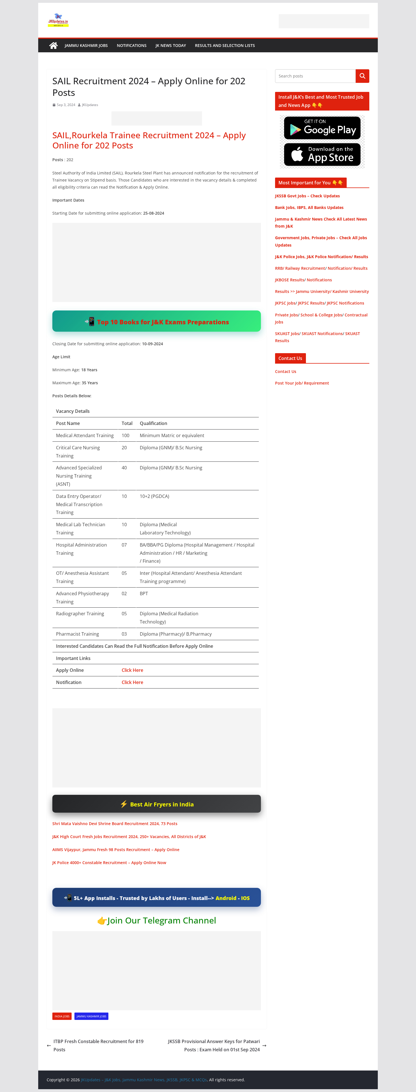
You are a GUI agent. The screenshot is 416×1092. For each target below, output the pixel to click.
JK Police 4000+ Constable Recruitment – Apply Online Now (109, 862)
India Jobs (62, 1016)
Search (362, 76)
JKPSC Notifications (345, 303)
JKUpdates (90, 104)
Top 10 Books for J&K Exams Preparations (163, 322)
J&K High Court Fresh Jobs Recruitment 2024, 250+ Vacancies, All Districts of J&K (129, 836)
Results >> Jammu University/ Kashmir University (322, 291)
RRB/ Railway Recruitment (300, 268)
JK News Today (171, 45)
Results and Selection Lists (225, 45)
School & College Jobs (321, 315)
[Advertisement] (324, 21)
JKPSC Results (311, 303)
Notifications (132, 45)
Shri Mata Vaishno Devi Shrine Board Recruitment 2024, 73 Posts (114, 823)
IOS (245, 898)
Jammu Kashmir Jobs (86, 45)
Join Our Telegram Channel (162, 920)
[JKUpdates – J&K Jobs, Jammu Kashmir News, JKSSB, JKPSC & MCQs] (53, 45)
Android (226, 898)
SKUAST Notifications (322, 333)
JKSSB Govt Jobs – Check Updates (307, 195)
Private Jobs (286, 315)
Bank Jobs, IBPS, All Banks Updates (309, 207)
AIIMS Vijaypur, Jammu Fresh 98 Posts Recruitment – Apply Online (115, 849)
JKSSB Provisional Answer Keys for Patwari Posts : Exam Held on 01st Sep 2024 (214, 1045)
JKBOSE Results (289, 279)
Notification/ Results (348, 268)
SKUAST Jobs (287, 333)
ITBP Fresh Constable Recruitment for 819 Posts (98, 1045)
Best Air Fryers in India (162, 804)
